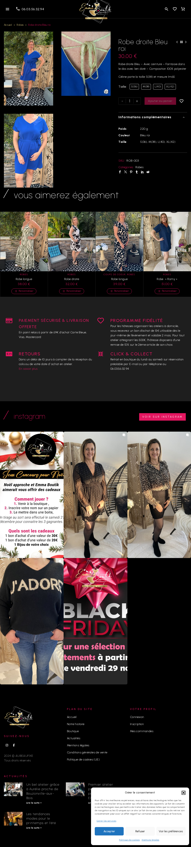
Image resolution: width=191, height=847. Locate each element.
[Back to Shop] (181, 41)
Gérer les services (106, 821)
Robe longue (24, 279)
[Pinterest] (131, 171)
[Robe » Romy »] (167, 241)
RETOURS (29, 353)
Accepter (109, 831)
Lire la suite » (34, 803)
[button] (183, 793)
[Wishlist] (175, 9)
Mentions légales (150, 840)
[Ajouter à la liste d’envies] (181, 101)
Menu (7, 9)
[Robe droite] (72, 241)
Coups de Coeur (115, 274)
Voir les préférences (171, 831)
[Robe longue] (24, 241)
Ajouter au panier (160, 101)
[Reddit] (148, 171)
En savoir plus (28, 368)
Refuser (140, 831)
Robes (20, 24)
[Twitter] (125, 171)
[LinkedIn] (142, 171)
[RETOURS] (9, 354)
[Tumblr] (137, 171)
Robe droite (71, 279)
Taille (122, 86)
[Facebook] (120, 171)
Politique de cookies (129, 840)
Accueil (8, 24)
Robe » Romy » (167, 279)
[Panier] (183, 9)
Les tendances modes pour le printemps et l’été (41, 818)
